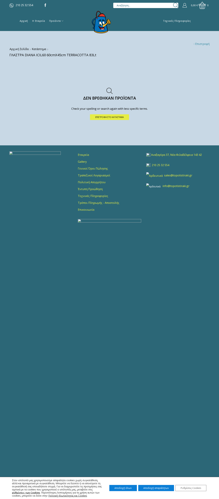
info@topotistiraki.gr (176, 186)
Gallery (82, 162)
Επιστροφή (202, 44)
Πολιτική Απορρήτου (92, 182)
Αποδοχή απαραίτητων (156, 488)
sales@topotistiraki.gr (178, 175)
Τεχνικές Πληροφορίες (177, 20)
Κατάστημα (39, 49)
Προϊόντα (55, 20)
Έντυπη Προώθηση (90, 189)
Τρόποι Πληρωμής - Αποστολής (98, 203)
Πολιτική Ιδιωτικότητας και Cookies (67, 495)
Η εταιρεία (38, 20)
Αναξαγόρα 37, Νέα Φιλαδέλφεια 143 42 (176, 155)
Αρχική (24, 20)
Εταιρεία (83, 155)
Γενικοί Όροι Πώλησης (93, 168)
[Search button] (175, 5)
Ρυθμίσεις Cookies (191, 488)
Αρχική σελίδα (19, 49)
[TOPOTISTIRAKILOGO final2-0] (35, 177)
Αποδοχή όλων (123, 488)
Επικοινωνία (86, 210)
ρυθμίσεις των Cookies (26, 492)
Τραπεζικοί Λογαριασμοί (94, 175)
